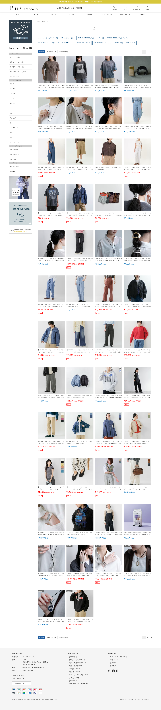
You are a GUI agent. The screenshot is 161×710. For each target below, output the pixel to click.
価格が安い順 (51, 52)
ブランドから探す (15, 57)
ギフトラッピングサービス (78, 675)
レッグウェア (14, 127)
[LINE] (27, 48)
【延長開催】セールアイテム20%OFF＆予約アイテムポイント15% (80, 2)
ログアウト (123, 657)
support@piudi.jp (29, 670)
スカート (12, 103)
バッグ (12, 108)
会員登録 (113, 663)
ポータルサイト (19, 678)
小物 (11, 123)
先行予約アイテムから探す (18, 72)
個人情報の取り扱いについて (32, 699)
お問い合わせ (14, 159)
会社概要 (12, 171)
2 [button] (147, 52)
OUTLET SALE (14, 76)
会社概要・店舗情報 (17, 699)
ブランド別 (45, 21)
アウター (12, 84)
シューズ (12, 113)
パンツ (12, 98)
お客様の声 (73, 681)
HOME (38, 21)
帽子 (11, 132)
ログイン (113, 657)
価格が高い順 (63, 52)
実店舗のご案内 (14, 166)
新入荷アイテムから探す (17, 62)
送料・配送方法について (78, 663)
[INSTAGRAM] (23, 48)
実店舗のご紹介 (19, 675)
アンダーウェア (14, 142)
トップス (12, 88)
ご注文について (74, 669)
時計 (11, 137)
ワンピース (13, 93)
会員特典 (113, 666)
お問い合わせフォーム (21, 683)
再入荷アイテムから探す (17, 67)
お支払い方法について (77, 660)
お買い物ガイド (14, 154)
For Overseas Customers (78, 684)
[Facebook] (30, 48)
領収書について (74, 672)
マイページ (114, 660)
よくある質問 (14, 149)
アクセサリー (14, 118)
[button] (151, 51)
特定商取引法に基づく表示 (49, 699)
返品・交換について (76, 666)
